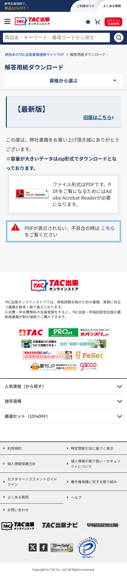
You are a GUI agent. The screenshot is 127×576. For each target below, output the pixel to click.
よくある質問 (18, 496)
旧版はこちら (97, 117)
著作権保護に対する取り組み (94, 481)
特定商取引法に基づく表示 (92, 448)
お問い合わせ (18, 509)
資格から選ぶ (63, 80)
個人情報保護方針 (21, 463)
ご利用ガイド (86, 6)
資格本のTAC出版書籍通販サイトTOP (34, 54)
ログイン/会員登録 (113, 22)
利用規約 (14, 448)
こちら (108, 228)
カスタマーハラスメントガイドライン (32, 481)
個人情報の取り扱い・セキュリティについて (96, 463)
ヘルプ (76, 497)
